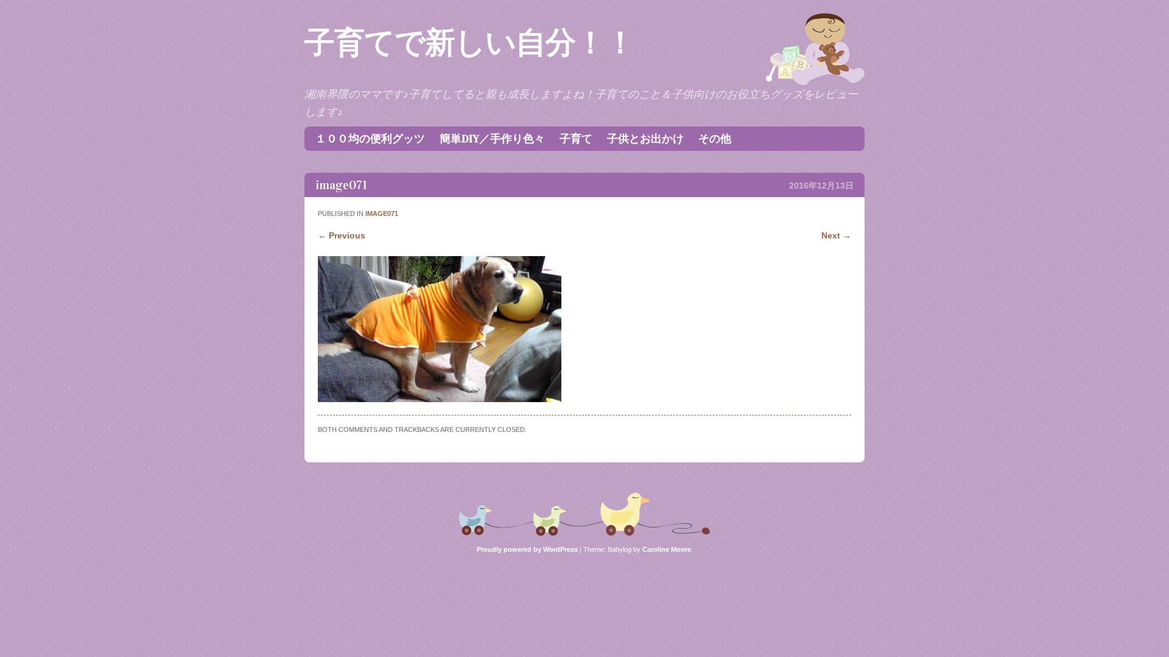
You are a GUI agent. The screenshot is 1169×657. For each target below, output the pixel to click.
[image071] (439, 399)
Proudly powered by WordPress (527, 549)
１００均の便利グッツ (370, 138)
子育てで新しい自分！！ (469, 42)
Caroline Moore (666, 549)
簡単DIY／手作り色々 (492, 138)
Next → (836, 235)
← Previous (341, 235)
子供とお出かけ (645, 138)
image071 (381, 213)
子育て (576, 138)
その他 (714, 138)
